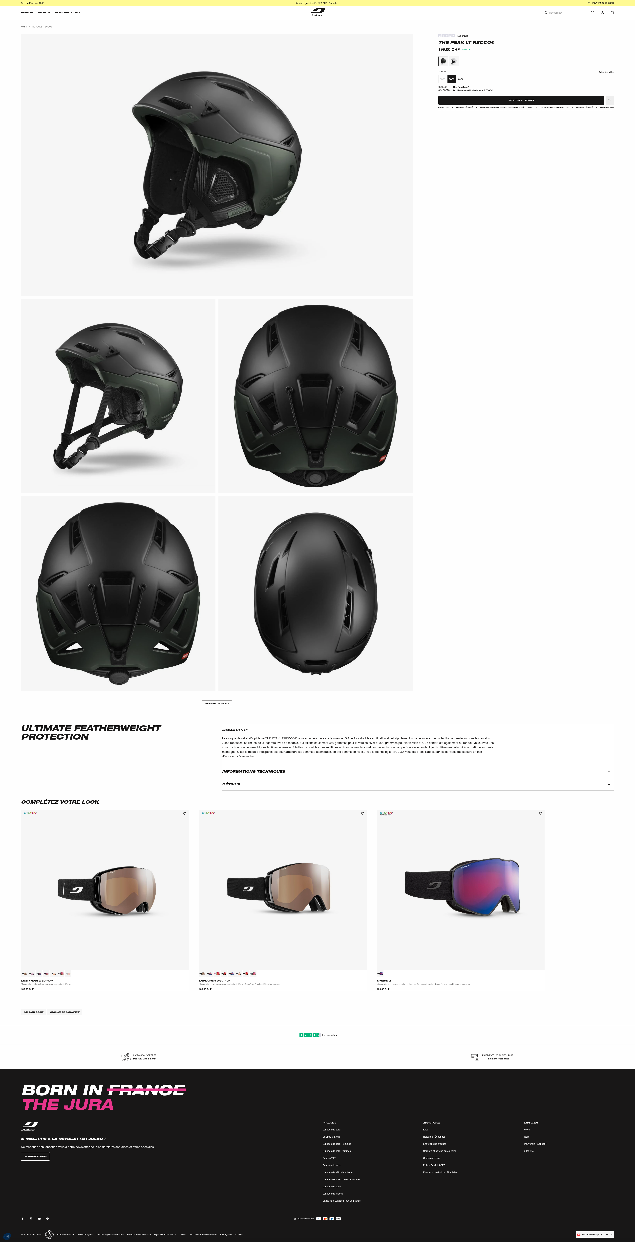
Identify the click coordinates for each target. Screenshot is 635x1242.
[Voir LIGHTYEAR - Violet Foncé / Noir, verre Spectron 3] (46, 973)
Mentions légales (85, 1234)
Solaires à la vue (331, 1136)
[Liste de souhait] (592, 12)
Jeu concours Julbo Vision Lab (202, 1234)
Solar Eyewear (226, 1234)
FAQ (425, 1129)
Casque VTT (329, 1158)
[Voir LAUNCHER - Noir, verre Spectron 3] (202, 973)
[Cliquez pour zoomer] (217, 165)
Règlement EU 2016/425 (165, 1234)
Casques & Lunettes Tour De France (342, 1200)
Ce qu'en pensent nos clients (526, 36)
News (527, 1129)
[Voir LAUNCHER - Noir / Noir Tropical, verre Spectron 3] (231, 973)
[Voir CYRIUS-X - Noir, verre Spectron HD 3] (380, 973)
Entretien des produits (434, 1143)
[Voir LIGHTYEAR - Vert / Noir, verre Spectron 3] (39, 973)
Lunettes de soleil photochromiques (341, 1179)
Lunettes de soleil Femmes (337, 1150)
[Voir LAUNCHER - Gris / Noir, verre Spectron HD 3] (253, 973)
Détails (231, 784)
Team (526, 1136)
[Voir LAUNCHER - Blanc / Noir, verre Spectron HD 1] (238, 973)
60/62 (460, 79)
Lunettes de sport (332, 1186)
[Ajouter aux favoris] (610, 100)
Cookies (239, 1235)
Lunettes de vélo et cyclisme (338, 1172)
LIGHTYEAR (37, 980)
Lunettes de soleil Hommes (337, 1143)
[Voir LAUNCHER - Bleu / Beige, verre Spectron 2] (216, 973)
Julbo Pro (529, 1150)
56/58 (442, 79)
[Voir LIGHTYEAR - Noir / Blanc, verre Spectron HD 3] (60, 973)
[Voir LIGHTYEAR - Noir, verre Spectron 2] (68, 973)
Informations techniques (253, 771)
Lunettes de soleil (332, 1129)
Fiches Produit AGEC (434, 1165)
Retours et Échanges (434, 1136)
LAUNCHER (214, 980)
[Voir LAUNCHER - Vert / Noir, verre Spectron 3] (224, 973)
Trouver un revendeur (535, 1143)
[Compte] (602, 12)
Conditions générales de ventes (110, 1234)
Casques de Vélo (331, 1165)
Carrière (182, 1234)
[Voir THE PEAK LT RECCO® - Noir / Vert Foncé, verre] (443, 61)
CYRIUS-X (384, 980)
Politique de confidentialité (139, 1234)
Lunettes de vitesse (333, 1193)
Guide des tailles (606, 72)
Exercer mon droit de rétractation (440, 1172)
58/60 (451, 79)
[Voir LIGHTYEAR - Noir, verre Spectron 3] (24, 973)
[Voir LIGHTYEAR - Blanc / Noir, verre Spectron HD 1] (53, 973)
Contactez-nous (431, 1158)
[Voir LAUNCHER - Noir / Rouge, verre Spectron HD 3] (246, 973)
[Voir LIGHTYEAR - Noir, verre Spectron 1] (31, 973)
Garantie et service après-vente (439, 1150)
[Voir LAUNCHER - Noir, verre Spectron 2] (209, 973)
